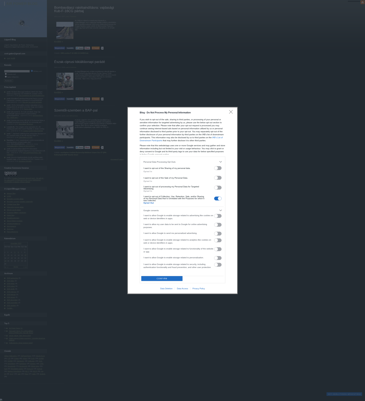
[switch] (218, 168)
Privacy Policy (198, 288)
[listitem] (182, 161)
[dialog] (182, 200)
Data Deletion (166, 288)
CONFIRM (162, 279)
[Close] (232, 112)
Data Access (182, 288)
